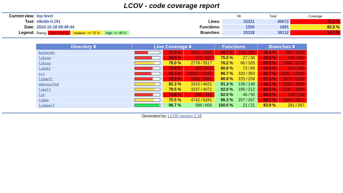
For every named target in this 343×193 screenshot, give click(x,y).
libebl (45, 68)
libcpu (45, 63)
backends (47, 53)
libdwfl (46, 79)
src (42, 74)
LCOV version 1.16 (185, 116)
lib (42, 95)
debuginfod (49, 84)
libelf (45, 89)
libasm (45, 58)
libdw (44, 100)
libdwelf (47, 105)
